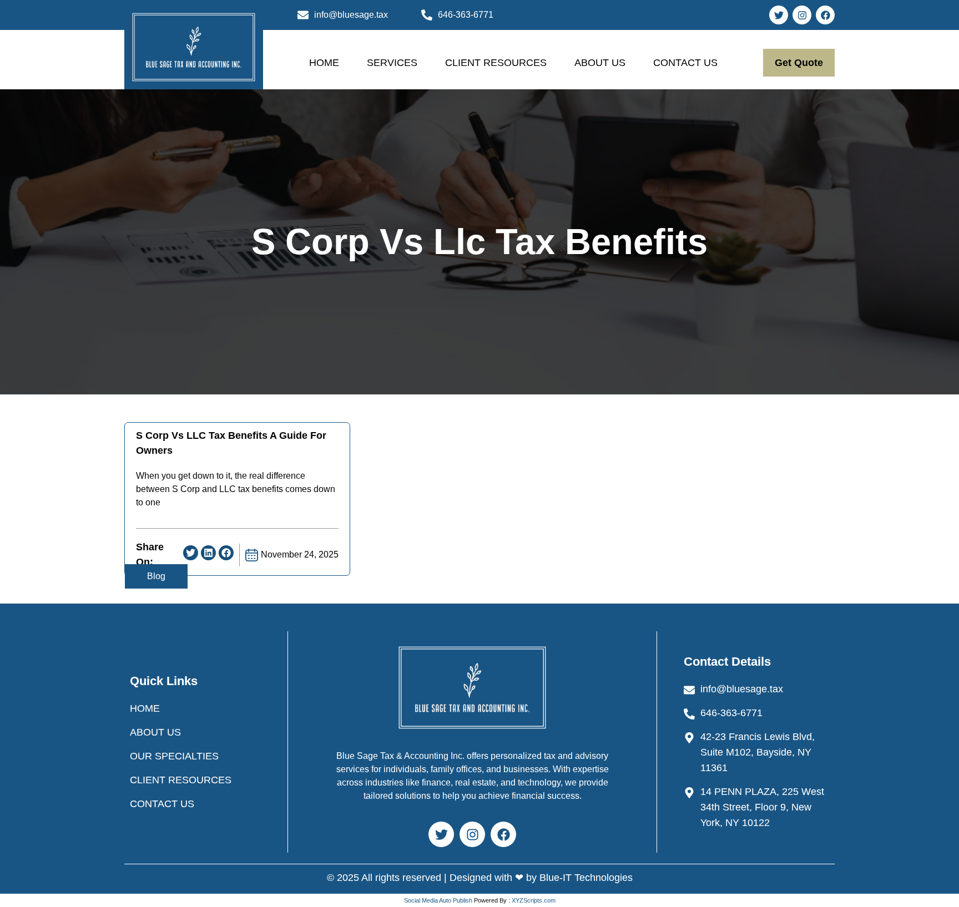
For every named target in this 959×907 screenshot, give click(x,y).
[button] (190, 552)
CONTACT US (685, 62)
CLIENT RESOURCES (496, 62)
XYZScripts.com (534, 900)
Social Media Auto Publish (438, 900)
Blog (156, 576)
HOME (324, 62)
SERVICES (392, 62)
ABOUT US (599, 62)
